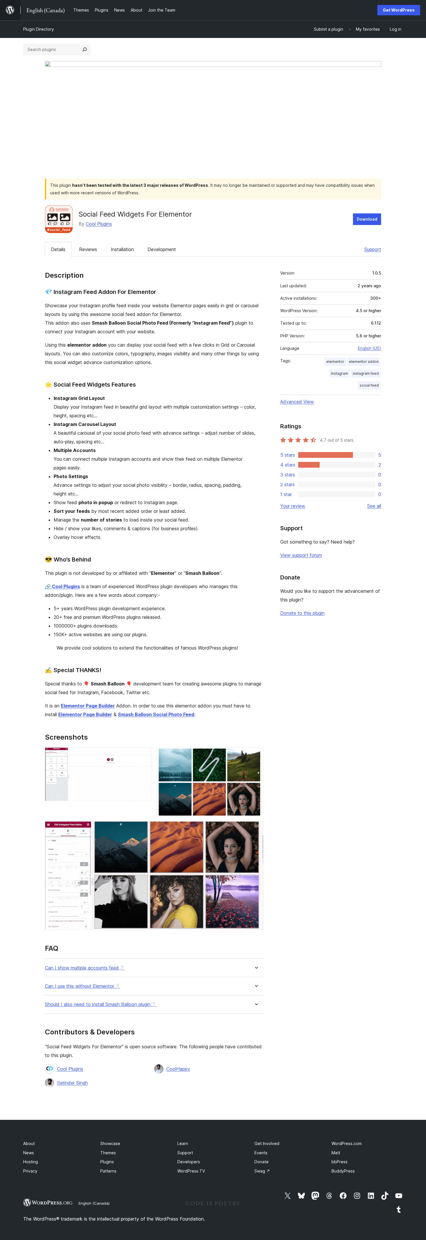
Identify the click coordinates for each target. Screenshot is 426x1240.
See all (374, 506)
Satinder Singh (72, 1083)
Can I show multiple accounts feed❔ (85, 968)
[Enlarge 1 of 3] (144, 755)
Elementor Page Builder (88, 706)
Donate (261, 1161)
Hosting (30, 1161)
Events (260, 1152)
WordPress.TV (191, 1170)
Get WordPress (399, 10)
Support (372, 249)
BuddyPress (343, 1170)
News (28, 1152)
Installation (122, 249)
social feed (369, 385)
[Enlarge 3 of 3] (255, 829)
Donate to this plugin (302, 613)
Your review (292, 506)
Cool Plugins (99, 224)
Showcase (110, 1143)
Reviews (88, 249)
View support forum (301, 555)
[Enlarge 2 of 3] (255, 755)
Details (58, 249)
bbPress (339, 1161)
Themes (108, 1152)
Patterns (108, 1170)
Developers (188, 1161)
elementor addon (364, 361)
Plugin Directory (38, 29)
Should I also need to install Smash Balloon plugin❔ (100, 1004)
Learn (182, 1143)
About (29, 1143)
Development (162, 249)
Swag (262, 1170)
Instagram (339, 373)
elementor (335, 361)
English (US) (369, 348)
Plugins (107, 1161)
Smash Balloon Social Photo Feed (156, 714)
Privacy (30, 1170)
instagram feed (366, 373)
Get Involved (266, 1143)
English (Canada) (94, 1203)
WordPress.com (347, 1143)
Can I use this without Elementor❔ (82, 986)
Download (367, 219)
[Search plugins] (84, 49)
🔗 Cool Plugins (62, 586)
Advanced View (297, 402)
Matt (336, 1152)
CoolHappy (178, 1069)
